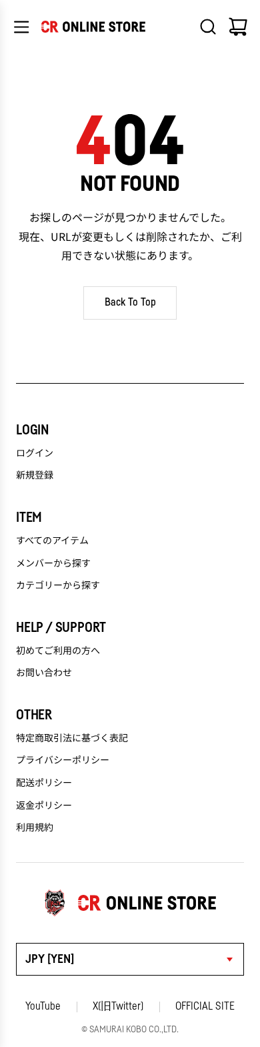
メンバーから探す (53, 562)
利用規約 (34, 826)
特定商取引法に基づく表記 (72, 737)
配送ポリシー (44, 782)
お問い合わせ (44, 672)
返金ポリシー (44, 804)
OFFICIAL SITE (205, 1006)
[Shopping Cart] (238, 26)
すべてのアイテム (52, 540)
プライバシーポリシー (62, 759)
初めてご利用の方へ (58, 650)
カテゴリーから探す (58, 584)
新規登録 (34, 474)
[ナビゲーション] (21, 26)
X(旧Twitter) (118, 1006)
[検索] (208, 26)
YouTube (43, 1006)
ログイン (34, 452)
